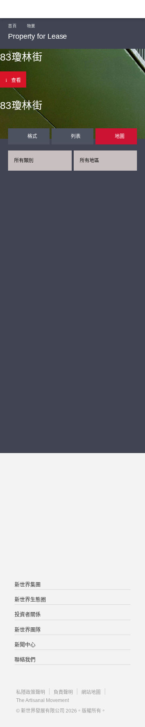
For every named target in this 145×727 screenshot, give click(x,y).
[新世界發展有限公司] (72, 485)
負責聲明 (63, 692)
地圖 (119, 136)
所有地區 (89, 160)
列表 (76, 136)
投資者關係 (27, 614)
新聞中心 (24, 644)
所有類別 (23, 160)
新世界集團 (27, 584)
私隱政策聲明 (30, 692)
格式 (32, 136)
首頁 (12, 26)
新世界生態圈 (30, 599)
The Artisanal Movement (42, 700)
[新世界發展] (46, 9)
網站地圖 (91, 692)
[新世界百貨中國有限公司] (72, 550)
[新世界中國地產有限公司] (72, 518)
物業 (31, 26)
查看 (16, 80)
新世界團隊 (27, 630)
